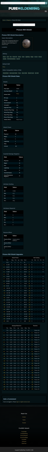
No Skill (37, 73)
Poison (40, 56)
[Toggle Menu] (45, 11)
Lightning (27, 56)
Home (4, 20)
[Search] (46, 3)
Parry (4, 66)
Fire (11, 56)
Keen (23, 56)
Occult (36, 56)
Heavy (19, 56)
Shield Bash (6, 73)
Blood (4, 56)
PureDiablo (24, 431)
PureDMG (24, 439)
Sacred (18, 58)
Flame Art (15, 56)
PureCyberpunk (24, 435)
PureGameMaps (24, 437)
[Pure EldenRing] (24, 8)
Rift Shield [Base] (11, 58)
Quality (4, 58)
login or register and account (23, 401)
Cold (8, 56)
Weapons (9, 20)
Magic (32, 56)
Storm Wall (24, 73)
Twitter (24, 419)
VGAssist (24, 441)
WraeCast (24, 443)
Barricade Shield (13, 73)
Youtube (24, 422)
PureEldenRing (24, 433)
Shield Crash (31, 73)
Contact (24, 417)
